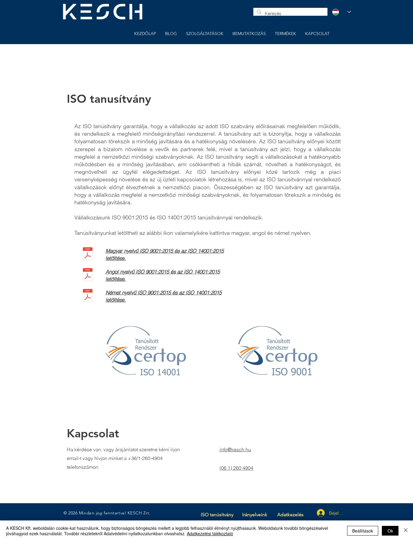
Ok (390, 531)
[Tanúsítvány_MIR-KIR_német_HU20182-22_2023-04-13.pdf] (87, 296)
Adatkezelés (290, 514)
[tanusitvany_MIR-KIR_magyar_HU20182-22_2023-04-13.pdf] (87, 254)
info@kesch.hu (235, 449)
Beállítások (362, 531)
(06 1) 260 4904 (236, 468)
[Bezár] (405, 530)
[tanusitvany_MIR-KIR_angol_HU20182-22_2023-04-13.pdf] (87, 275)
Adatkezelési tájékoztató (210, 533)
